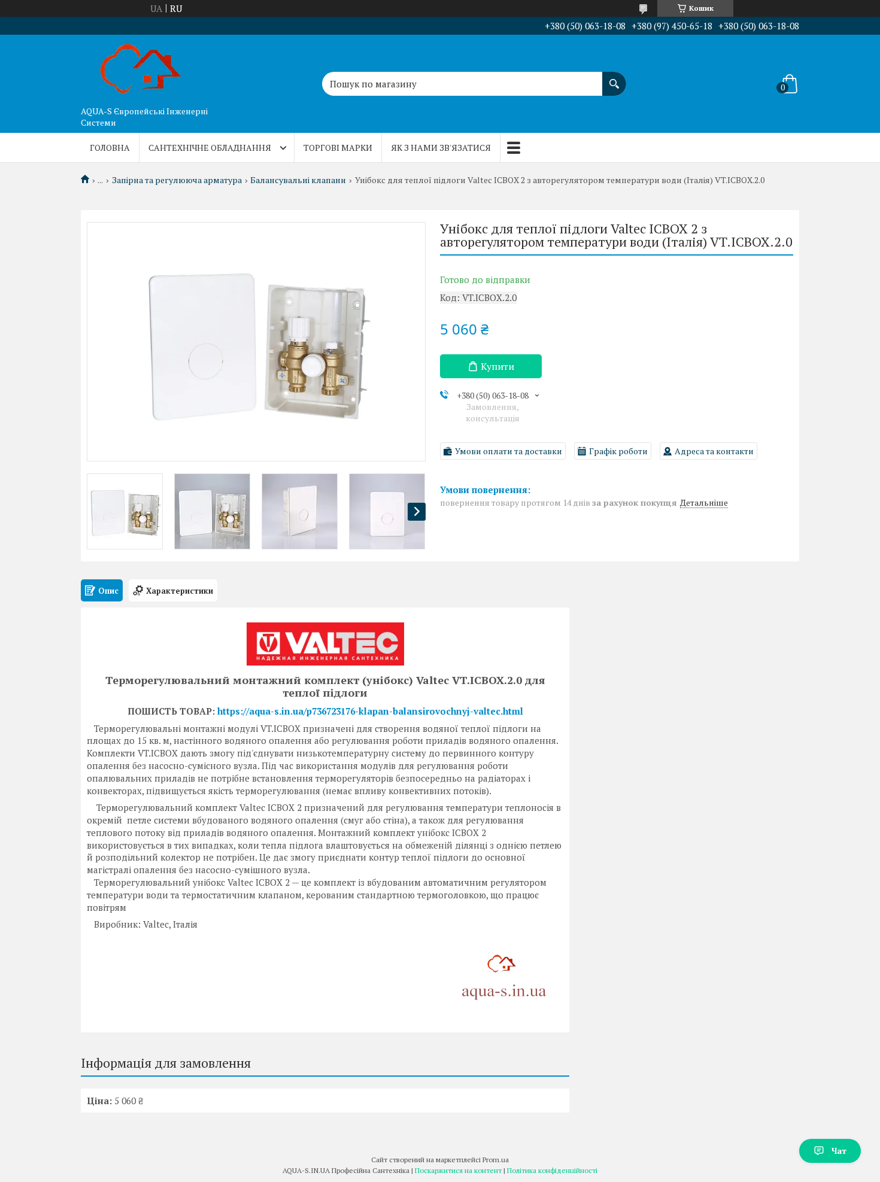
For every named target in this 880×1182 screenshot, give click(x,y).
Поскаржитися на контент (458, 1170)
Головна (110, 147)
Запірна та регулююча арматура (177, 180)
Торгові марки (338, 147)
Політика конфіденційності (552, 1170)
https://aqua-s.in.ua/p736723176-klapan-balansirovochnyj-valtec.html (370, 711)
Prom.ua (496, 1159)
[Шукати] (614, 78)
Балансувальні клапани (298, 180)
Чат (839, 1150)
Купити (497, 366)
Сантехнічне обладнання (209, 147)
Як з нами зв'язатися (441, 147)
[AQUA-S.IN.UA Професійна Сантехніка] (141, 68)
